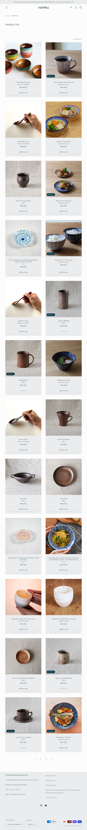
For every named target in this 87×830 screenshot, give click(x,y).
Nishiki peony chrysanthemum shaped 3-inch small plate (23, 558)
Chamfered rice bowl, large (64, 260)
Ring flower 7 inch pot (63, 737)
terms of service (51, 797)
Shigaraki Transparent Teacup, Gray (23, 619)
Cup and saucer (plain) (23, 737)
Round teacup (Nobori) (23, 201)
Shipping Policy (51, 785)
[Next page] (52, 758)
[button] (6, 7)
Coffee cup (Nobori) (63, 439)
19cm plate (63, 498)
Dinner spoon (23, 439)
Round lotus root (23, 141)
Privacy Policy (50, 775)
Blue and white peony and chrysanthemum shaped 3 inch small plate (23, 261)
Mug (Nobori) (23, 380)
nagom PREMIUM (63, 321)
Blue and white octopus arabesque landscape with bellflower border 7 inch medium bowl (64, 558)
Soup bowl (23, 498)
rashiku (69, 825)
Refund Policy (50, 780)
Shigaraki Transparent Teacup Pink (63, 619)
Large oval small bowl (63, 141)
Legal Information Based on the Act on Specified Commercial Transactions (63, 791)
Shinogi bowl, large (63, 380)
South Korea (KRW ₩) (14, 824)
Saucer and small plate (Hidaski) (23, 678)
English (30, 824)
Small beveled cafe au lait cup (64, 82)
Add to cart (23, 93)
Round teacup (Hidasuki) (63, 678)
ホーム (7, 16)
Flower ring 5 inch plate (64, 201)
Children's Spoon (23, 321)
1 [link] (34, 759)
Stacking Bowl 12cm (23, 82)
